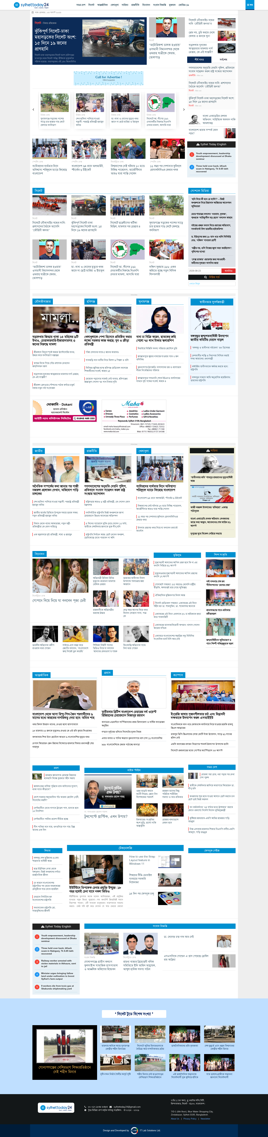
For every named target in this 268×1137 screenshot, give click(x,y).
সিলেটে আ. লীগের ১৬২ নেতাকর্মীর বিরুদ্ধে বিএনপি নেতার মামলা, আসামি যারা (89, 122)
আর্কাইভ (228, 270)
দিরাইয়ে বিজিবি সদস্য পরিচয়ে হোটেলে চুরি (157, 348)
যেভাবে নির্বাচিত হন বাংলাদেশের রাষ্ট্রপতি (42, 898)
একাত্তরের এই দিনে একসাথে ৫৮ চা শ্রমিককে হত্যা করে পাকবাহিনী (177, 615)
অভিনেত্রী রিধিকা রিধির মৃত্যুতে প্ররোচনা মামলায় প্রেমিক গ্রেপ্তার (104, 581)
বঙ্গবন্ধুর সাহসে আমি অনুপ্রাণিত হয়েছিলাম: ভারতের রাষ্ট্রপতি (210, 379)
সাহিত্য (125, 5)
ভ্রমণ (56, 768)
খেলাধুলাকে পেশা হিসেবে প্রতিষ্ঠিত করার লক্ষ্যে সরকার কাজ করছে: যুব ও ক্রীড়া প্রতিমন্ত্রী (108, 340)
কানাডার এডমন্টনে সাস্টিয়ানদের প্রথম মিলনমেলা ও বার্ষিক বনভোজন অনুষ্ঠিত (133, 723)
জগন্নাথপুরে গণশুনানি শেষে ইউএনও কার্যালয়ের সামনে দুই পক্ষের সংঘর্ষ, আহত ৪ (158, 379)
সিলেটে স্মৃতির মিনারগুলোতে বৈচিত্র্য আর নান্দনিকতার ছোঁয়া (150, 1047)
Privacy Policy (190, 1119)
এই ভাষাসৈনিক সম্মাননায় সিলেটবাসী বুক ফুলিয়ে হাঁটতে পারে (184, 1076)
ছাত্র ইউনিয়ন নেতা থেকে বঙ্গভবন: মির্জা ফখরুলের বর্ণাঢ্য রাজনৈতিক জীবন (46, 871)
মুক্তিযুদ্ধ (177, 555)
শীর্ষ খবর (199, 60)
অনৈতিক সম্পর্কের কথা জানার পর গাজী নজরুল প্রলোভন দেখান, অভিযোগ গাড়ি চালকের (55, 490)
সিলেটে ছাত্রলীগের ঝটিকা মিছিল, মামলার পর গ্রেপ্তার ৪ (125, 224)
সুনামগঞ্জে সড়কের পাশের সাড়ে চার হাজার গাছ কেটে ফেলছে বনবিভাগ (166, 226)
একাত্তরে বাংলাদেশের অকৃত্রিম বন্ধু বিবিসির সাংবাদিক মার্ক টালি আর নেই (174, 637)
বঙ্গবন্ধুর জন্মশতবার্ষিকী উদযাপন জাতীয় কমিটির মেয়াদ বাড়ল (209, 338)
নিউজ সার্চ (214, 277)
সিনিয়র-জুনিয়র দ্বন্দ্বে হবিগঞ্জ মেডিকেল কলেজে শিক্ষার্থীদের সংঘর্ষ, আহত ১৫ (106, 369)
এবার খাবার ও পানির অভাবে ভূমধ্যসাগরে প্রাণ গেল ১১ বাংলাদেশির (132, 738)
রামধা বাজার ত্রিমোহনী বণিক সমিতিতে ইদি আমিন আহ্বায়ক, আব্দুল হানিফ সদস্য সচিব (139, 965)
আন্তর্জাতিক (102, 5)
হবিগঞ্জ (91, 301)
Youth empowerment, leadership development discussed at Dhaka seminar (213, 156)
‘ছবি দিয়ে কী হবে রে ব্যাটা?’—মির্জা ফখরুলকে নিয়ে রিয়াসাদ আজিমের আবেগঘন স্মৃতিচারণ (211, 202)
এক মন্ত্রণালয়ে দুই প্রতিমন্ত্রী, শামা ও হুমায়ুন (53, 534)
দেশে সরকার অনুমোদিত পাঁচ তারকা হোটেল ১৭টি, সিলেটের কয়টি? (55, 798)
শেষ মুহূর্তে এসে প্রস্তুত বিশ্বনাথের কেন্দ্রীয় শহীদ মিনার (219, 1047)
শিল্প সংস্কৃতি (220, 554)
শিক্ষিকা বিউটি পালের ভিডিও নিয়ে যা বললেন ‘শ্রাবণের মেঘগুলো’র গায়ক (105, 648)
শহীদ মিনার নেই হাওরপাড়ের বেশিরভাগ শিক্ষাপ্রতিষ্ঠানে (150, 1076)
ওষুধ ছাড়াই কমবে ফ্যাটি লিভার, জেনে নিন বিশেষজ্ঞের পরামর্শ (147, 794)
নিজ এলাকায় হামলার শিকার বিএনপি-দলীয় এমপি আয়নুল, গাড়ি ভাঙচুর (211, 830)
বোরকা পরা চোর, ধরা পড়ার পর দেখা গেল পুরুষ (217, 776)
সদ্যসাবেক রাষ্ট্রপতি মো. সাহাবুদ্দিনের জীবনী (44, 909)
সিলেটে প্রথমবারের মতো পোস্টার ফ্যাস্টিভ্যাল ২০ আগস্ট (197, 750)
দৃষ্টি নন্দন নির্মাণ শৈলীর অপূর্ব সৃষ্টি (115, 1074)
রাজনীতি (135, 5)
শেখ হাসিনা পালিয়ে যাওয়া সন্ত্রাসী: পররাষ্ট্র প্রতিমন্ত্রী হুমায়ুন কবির (55, 503)
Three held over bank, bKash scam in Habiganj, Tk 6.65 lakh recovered (212, 169)
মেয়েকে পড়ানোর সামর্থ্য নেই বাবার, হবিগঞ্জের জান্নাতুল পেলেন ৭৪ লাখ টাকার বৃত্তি (105, 380)
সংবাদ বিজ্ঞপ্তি (159, 5)
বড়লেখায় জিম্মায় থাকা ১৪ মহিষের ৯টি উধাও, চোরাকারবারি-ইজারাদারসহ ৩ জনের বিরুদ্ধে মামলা (55, 340)
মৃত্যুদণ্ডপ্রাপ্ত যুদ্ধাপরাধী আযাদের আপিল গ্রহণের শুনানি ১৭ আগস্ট (175, 575)
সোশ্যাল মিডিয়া (200, 191)
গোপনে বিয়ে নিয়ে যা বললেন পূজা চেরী (59, 600)
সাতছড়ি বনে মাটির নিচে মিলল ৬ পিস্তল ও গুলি (107, 360)
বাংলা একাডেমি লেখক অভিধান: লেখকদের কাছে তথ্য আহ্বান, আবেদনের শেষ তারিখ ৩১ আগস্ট (211, 522)
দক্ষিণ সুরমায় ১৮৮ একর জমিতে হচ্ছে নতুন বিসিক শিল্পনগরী (123, 122)
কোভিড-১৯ (184, 5)
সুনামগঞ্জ (144, 301)
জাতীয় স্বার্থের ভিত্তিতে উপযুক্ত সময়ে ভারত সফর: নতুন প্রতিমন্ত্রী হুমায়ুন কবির (55, 514)
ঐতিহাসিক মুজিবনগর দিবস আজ (170, 595)
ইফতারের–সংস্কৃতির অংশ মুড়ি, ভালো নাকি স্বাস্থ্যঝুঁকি (146, 823)
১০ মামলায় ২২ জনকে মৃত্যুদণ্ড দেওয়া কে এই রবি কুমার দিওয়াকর (62, 730)
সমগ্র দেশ (80, 5)
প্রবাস (107, 673)
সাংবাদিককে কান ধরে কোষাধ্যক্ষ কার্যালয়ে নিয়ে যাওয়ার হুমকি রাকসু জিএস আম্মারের (202, 726)
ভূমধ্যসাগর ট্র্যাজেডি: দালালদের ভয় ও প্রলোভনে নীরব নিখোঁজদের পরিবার (158, 369)
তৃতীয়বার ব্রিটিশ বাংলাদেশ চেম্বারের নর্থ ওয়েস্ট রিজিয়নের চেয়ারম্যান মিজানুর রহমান (129, 713)
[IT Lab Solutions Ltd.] (64, 410)
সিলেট (91, 5)
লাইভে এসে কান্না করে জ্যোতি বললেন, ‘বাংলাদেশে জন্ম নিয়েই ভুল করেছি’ (75, 648)
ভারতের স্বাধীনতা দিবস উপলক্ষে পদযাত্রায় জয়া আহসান (134, 581)
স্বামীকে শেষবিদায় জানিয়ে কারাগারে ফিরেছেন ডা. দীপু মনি (211, 787)
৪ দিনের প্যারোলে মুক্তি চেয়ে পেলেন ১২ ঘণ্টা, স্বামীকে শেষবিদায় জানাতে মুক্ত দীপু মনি (105, 525)
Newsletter (205, 1119)
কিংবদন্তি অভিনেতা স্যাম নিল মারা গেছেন (134, 646)
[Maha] (134, 416)
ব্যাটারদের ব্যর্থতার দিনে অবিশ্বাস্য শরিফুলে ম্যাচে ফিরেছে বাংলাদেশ (49, 169)
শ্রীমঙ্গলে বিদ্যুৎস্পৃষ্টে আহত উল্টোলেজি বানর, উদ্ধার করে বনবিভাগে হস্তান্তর (53, 353)
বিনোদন (146, 5)
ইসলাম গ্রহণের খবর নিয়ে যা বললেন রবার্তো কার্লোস (157, 529)
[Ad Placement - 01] (108, 78)
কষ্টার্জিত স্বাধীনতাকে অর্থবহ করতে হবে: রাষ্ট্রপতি (209, 368)
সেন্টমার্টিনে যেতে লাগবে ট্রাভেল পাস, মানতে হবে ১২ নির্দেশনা (55, 809)
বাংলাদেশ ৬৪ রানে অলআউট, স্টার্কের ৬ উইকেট (87, 168)
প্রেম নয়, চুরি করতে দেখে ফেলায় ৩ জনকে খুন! (202, 34)
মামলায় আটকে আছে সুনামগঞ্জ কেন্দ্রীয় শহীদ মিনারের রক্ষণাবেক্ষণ (115, 1047)
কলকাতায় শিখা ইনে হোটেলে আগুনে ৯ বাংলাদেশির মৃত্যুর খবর (60, 737)
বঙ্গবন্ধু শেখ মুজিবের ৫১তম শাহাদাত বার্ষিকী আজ (45, 859)
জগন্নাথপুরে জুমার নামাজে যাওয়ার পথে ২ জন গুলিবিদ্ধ (157, 358)
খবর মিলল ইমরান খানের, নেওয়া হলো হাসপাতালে (55, 724)
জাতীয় (38, 451)
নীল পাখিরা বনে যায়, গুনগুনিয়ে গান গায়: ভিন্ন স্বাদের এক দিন (53, 828)
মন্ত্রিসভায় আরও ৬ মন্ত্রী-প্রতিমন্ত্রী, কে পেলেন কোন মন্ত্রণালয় (107, 503)
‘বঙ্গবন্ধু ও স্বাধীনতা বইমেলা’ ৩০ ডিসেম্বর (211, 347)
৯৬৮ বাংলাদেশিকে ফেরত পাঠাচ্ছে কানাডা (121, 744)
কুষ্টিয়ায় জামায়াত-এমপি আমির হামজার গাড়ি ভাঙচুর (208, 820)
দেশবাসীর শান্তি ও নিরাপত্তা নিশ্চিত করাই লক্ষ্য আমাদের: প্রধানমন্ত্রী (210, 357)
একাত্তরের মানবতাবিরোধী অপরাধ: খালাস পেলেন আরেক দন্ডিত (177, 626)
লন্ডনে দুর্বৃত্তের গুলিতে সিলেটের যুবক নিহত (121, 731)
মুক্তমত (172, 5)
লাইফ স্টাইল (134, 770)
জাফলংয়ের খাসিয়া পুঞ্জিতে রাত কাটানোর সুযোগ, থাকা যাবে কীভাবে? (55, 788)
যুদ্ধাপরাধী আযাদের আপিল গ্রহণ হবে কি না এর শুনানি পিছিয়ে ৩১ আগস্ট (175, 564)
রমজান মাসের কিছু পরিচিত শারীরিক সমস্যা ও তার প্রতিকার (172, 794)
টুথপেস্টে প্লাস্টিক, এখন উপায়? (105, 816)
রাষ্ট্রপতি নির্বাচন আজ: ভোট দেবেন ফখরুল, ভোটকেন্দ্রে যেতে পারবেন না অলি (104, 536)
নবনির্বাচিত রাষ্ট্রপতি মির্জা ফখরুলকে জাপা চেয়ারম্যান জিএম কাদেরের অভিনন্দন (104, 514)
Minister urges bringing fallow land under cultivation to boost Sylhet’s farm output (57, 976)
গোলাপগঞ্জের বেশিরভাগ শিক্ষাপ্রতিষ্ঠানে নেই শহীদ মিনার (65, 1069)
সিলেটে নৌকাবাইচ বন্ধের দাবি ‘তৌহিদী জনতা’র (201, 21)
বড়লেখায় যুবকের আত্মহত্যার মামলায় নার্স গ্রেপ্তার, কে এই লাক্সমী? (201, 48)
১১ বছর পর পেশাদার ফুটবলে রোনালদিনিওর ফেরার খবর (165, 168)
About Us (175, 1119)
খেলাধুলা (115, 5)
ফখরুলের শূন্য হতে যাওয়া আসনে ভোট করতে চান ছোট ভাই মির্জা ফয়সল (211, 798)
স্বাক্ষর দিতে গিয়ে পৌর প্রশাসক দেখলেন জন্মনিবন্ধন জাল (51, 364)
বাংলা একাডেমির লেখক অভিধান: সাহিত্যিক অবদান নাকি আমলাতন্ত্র (219, 119)
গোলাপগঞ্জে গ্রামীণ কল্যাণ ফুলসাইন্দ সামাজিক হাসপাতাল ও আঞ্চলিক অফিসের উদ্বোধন (101, 965)
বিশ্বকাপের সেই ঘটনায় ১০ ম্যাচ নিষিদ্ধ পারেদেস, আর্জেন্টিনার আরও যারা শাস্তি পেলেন (128, 169)
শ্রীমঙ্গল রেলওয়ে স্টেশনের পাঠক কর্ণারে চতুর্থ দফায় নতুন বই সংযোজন (53, 386)
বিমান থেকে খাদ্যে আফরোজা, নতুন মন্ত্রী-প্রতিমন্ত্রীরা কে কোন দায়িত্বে (51, 525)
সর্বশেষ (223, 60)
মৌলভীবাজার (43, 301)
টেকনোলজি (125, 848)
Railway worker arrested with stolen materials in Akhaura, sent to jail (58, 963)
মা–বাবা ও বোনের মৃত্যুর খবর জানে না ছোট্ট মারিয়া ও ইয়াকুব (55, 120)
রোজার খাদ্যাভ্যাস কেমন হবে (170, 821)
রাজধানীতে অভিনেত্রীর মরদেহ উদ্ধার (103, 611)
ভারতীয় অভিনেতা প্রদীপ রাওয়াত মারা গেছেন (43, 646)
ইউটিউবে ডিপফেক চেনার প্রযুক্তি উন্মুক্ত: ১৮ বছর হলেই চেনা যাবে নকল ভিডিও (95, 889)
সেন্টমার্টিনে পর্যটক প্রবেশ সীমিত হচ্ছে (51, 819)
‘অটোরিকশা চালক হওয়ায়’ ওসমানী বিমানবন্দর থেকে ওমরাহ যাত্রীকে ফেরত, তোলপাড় (165, 51)
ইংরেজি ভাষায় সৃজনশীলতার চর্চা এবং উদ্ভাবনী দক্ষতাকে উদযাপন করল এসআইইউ (198, 716)
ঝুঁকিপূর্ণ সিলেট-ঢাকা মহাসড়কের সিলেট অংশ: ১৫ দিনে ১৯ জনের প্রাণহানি (55, 40)
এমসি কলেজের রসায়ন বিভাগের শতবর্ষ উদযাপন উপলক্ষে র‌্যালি (199, 744)
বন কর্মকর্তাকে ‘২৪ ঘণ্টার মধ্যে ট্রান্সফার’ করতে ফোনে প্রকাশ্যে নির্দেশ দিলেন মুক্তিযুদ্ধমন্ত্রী (210, 808)
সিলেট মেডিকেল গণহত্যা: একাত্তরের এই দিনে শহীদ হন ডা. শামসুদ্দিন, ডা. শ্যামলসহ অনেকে (175, 604)
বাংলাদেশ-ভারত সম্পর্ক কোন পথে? (203, 131)
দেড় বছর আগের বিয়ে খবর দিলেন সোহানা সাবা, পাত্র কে (135, 613)
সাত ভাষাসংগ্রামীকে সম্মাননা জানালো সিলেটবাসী (219, 1076)
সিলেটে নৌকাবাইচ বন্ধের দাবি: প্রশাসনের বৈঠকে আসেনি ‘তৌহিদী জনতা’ (210, 84)
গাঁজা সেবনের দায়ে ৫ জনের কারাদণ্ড (102, 352)
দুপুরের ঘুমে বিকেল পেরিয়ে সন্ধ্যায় (206, 533)
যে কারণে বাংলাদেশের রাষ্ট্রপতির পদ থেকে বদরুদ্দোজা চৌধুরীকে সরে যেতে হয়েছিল (46, 886)
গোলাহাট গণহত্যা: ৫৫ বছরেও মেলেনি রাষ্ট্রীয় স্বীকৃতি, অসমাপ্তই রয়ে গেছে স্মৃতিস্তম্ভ (174, 586)
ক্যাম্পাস (178, 675)
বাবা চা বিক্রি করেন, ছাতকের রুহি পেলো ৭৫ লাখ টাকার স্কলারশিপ (156, 339)
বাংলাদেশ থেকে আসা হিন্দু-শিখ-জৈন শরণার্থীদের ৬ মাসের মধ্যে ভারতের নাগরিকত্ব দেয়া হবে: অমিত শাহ (63, 716)
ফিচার (47, 850)
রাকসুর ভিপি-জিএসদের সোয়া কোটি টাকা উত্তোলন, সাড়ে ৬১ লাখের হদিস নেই (201, 735)
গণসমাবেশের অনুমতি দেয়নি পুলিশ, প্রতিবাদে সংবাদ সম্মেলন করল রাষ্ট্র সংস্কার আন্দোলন (160, 123)
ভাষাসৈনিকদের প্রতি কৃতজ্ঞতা (184, 1045)
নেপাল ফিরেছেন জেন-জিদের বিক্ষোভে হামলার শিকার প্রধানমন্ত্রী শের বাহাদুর (63, 745)
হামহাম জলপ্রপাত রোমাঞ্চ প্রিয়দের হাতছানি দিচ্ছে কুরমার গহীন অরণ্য (60, 776)
